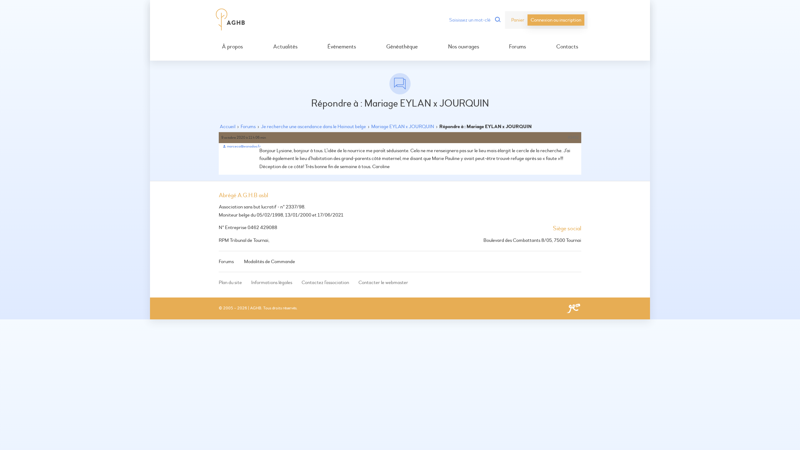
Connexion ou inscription (556, 20)
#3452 (573, 137)
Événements (342, 47)
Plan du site (230, 282)
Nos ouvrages (463, 47)
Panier (517, 20)
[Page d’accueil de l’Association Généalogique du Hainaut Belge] (230, 20)
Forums (517, 47)
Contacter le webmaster (383, 282)
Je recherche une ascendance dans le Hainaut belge (313, 126)
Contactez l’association (325, 282)
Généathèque (402, 47)
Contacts (567, 47)
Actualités (285, 47)
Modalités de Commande (269, 261)
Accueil (227, 126)
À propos (232, 47)
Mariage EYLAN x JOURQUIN (402, 126)
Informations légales (271, 282)
